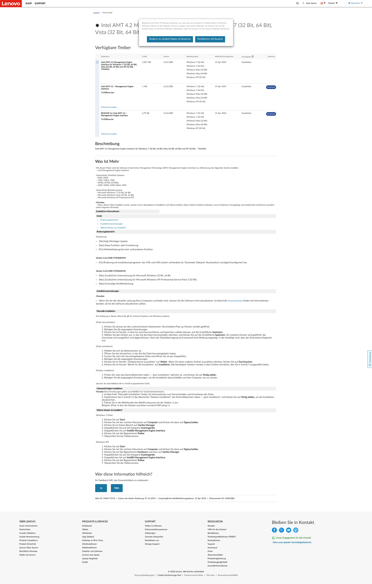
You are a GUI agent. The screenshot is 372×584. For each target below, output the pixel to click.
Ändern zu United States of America (170, 39)
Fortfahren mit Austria (210, 39)
